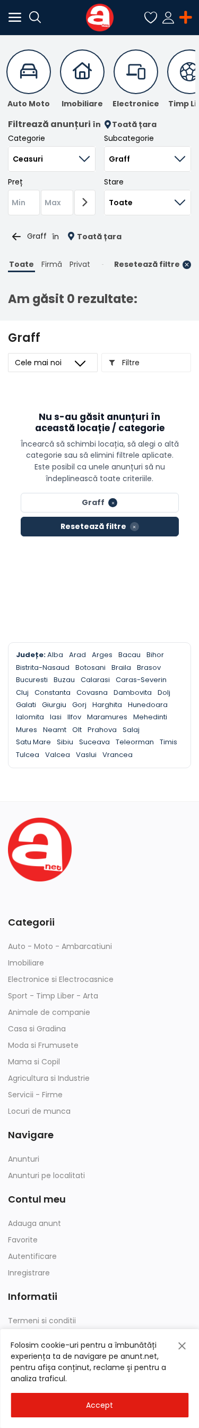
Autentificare (32, 1256)
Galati (26, 705)
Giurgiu (54, 705)
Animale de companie (49, 1012)
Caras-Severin (141, 680)
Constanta (52, 692)
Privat (80, 264)
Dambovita (133, 692)
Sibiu (65, 742)
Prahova (102, 730)
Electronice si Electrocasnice (61, 979)
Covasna (92, 692)
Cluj (22, 692)
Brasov (149, 667)
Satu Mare (33, 742)
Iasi (56, 717)
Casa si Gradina (37, 1028)
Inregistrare (29, 1272)
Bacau (129, 655)
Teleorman (135, 742)
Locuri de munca (39, 1111)
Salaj (131, 730)
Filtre (130, 362)
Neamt (54, 730)
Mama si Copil (34, 1061)
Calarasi (95, 680)
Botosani (90, 667)
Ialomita (30, 717)
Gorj (79, 705)
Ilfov (74, 717)
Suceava (94, 742)
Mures (26, 730)
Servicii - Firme (35, 1094)
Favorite (23, 1239)
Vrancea (117, 755)
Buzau (64, 680)
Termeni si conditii (42, 1320)
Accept (99, 1405)
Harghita (107, 705)
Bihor (155, 655)
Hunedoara (148, 705)
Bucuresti (32, 680)
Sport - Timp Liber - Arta (53, 995)
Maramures (107, 717)
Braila (121, 667)
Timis (168, 742)
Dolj (164, 692)
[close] (182, 1346)
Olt (77, 730)
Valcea (57, 755)
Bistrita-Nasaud (43, 667)
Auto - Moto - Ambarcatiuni (60, 946)
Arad (77, 655)
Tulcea (27, 755)
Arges (102, 655)
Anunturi (23, 1159)
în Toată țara (124, 124)
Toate (21, 264)
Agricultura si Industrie (49, 1078)
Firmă (51, 264)
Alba (55, 655)
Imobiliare (26, 962)
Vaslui (86, 755)
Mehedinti (150, 717)
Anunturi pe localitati (46, 1175)
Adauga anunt (34, 1223)
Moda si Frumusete (43, 1045)
